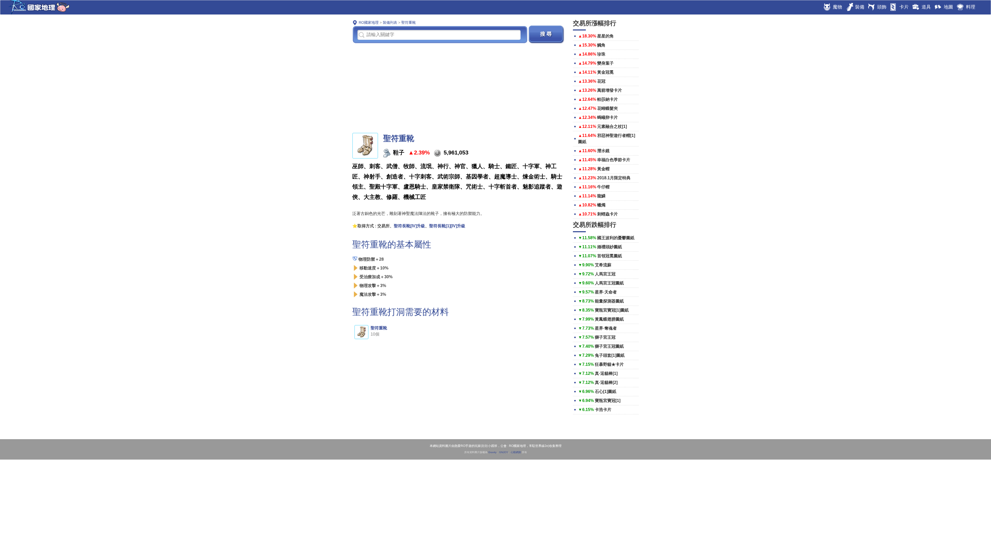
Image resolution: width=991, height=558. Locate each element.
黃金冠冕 (605, 72)
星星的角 (605, 36)
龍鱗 (601, 196)
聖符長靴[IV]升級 (409, 226)
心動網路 (516, 452)
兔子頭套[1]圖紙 (610, 355)
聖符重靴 (379, 328)
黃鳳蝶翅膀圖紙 (609, 319)
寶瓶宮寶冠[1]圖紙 (612, 310)
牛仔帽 (603, 187)
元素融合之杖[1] (612, 126)
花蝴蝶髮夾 (607, 108)
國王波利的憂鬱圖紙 (615, 238)
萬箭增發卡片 (609, 90)
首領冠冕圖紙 (609, 256)
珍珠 (601, 54)
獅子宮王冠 (605, 337)
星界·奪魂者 (606, 328)
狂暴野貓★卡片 (609, 364)
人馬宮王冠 (605, 274)
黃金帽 (603, 169)
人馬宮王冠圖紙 (609, 283)
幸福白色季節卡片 (613, 160)
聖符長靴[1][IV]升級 (447, 226)
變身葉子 (605, 63)
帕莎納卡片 (607, 99)
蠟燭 (601, 205)
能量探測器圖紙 (609, 301)
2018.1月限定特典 (613, 178)
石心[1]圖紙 (605, 391)
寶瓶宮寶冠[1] (607, 400)
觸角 (601, 45)
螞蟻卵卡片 (607, 117)
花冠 (601, 81)
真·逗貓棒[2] (606, 382)
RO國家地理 (37, 7)
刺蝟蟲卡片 (607, 214)
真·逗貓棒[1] (606, 373)
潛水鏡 (603, 151)
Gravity (492, 452)
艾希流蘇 (603, 265)
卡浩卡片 (603, 409)
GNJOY (503, 452)
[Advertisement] (458, 87)
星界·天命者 (606, 292)
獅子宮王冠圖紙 (609, 346)
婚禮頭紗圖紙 (609, 247)
